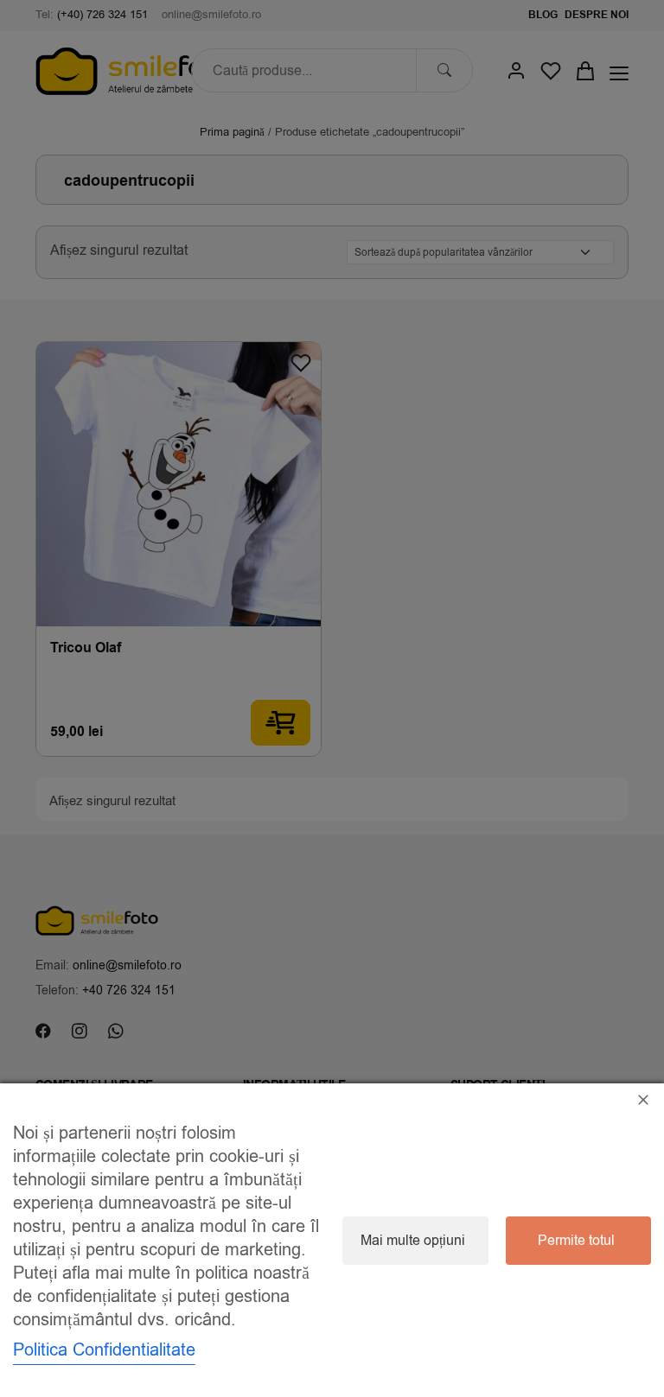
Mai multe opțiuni (413, 1240)
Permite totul (576, 1240)
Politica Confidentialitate (104, 1350)
